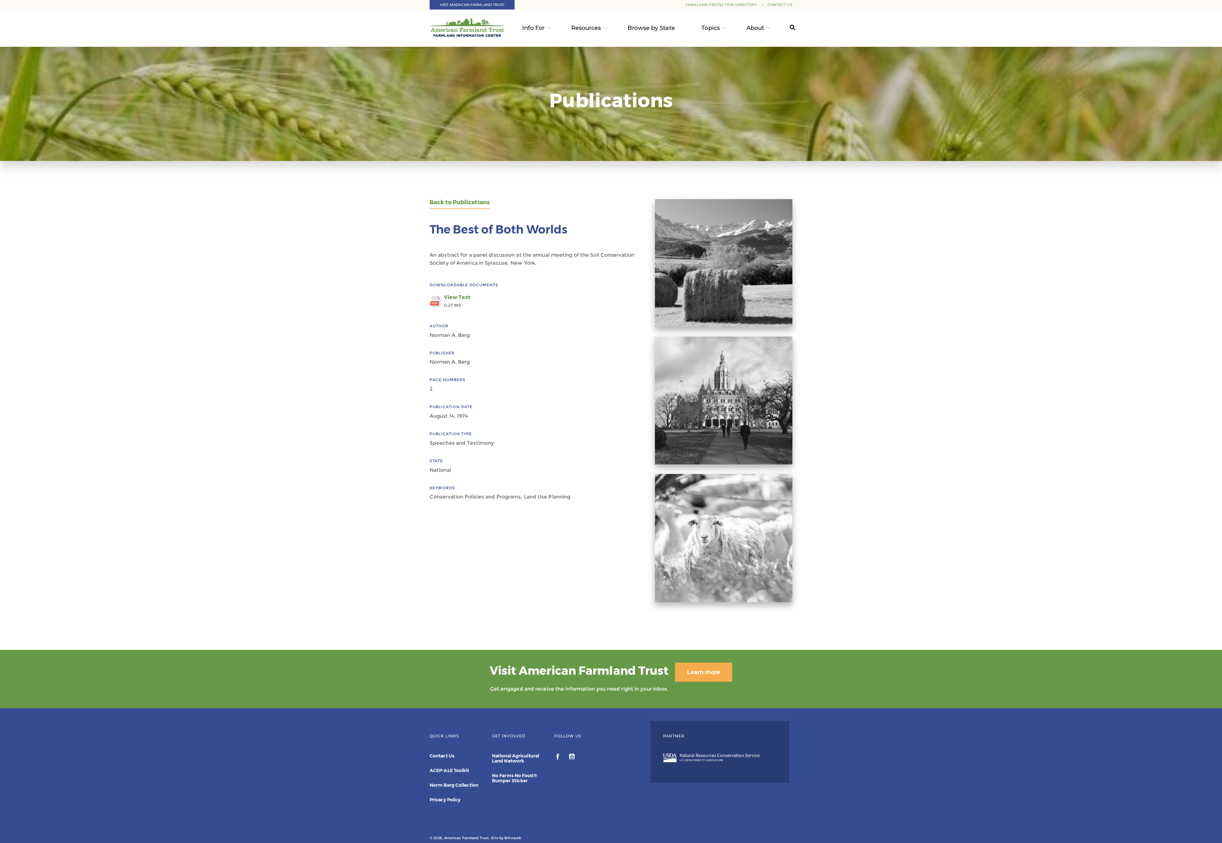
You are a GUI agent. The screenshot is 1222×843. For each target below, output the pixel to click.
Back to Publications (460, 202)
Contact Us (780, 5)
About (755, 27)
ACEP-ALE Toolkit (449, 770)
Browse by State (651, 27)
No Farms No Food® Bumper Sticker (514, 778)
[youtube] (572, 757)
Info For (533, 27)
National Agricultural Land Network (515, 758)
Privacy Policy (445, 800)
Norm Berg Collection (454, 785)
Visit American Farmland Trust (472, 5)
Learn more (703, 672)
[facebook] (558, 757)
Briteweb (512, 838)
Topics (710, 27)
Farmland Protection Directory (721, 5)
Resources (586, 27)
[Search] (786, 28)
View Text (457, 301)
